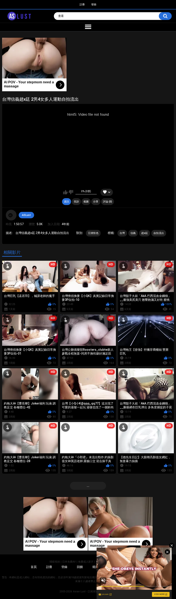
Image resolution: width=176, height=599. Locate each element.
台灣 (122, 233)
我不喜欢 (71, 192)
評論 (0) (107, 201)
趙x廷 (144, 233)
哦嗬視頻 (55, 561)
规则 (95, 567)
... (88, 485)
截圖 (86, 201)
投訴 (76, 201)
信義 (133, 233)
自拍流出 (158, 233)
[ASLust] (11, 215)
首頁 (34, 567)
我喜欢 (65, 192)
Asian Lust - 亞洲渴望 (85, 591)
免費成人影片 (86, 561)
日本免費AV (69, 561)
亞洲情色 (93, 233)
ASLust (26, 215)
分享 (95, 201)
